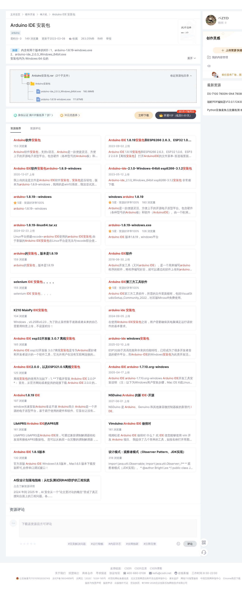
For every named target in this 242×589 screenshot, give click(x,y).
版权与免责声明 (93, 582)
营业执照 (135, 582)
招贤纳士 (74, 573)
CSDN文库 (141, 568)
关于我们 (60, 573)
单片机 (43, 14)
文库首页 (15, 14)
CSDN (128, 568)
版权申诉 (107, 582)
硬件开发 (30, 14)
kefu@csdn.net (162, 573)
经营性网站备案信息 (118, 578)
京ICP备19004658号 (63, 578)
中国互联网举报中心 (210, 578)
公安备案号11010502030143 (34, 578)
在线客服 (183, 573)
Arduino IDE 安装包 (30, 25)
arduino (15, 32)
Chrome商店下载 (231, 578)
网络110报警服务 (189, 578)
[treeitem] (106, 87)
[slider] (37, 544)
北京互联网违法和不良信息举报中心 (149, 578)
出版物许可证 (121, 582)
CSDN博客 (156, 568)
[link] (15, 14)
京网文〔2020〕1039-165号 (91, 578)
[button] (191, 58)
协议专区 (114, 573)
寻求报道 (101, 573)
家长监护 (173, 578)
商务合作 (87, 573)
